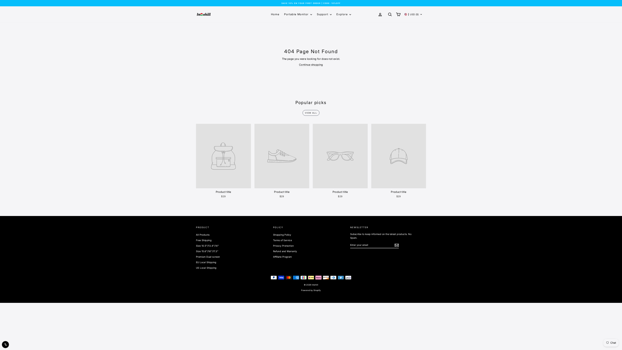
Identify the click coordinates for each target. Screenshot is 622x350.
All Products (203, 234)
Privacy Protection (283, 245)
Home (275, 14)
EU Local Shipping (206, 262)
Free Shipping (204, 240)
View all (311, 113)
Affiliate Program (282, 256)
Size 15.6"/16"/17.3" (207, 251)
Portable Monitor (296, 14)
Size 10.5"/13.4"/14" (207, 245)
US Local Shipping (206, 267)
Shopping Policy (282, 234)
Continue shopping (311, 64)
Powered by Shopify (311, 290)
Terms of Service (282, 240)
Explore (342, 14)
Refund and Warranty (285, 251)
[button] (413, 14)
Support (323, 14)
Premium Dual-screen (208, 256)
